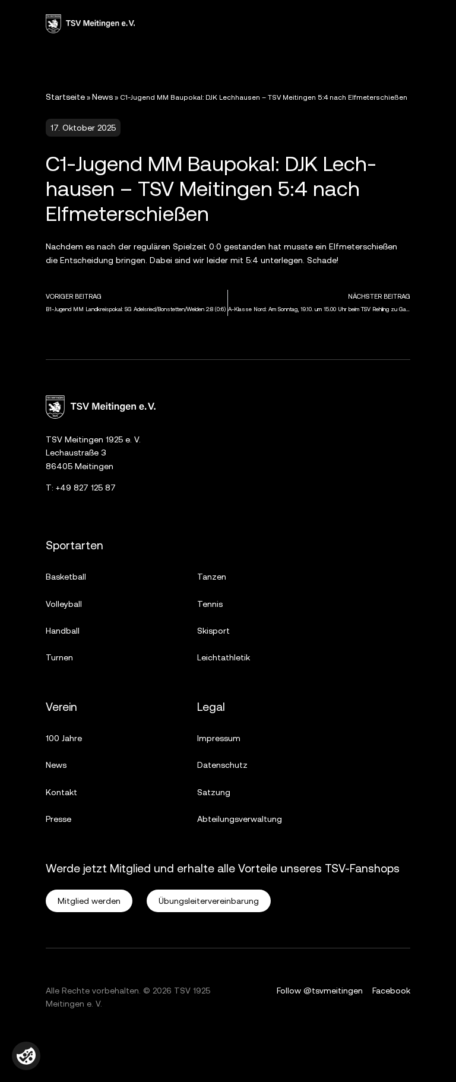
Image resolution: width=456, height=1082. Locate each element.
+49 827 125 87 (86, 487)
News (102, 97)
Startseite (65, 97)
